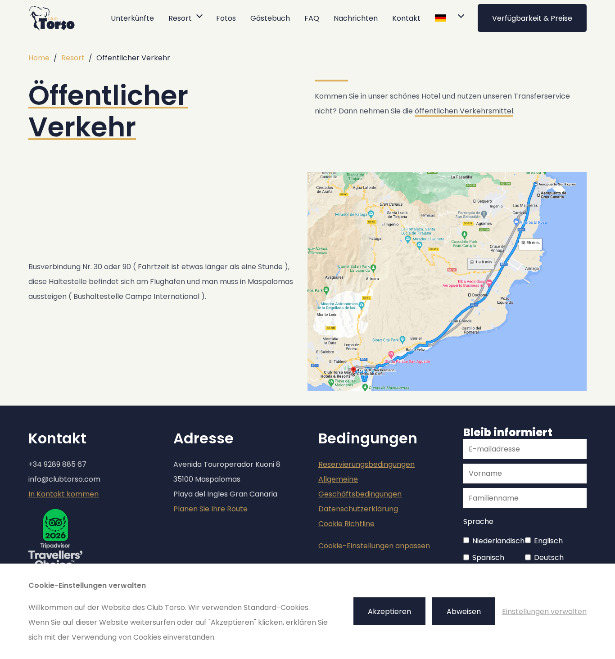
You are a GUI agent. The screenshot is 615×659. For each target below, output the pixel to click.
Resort (73, 58)
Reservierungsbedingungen (366, 464)
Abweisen (464, 611)
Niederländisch (498, 541)
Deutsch (549, 557)
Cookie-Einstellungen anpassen (374, 546)
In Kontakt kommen (63, 494)
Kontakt (406, 18)
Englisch (548, 541)
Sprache (478, 521)
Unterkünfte (132, 18)
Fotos (226, 18)
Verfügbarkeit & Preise (532, 18)
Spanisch (488, 557)
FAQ (311, 18)
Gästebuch (270, 18)
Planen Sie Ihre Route (210, 509)
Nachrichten (356, 18)
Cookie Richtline (346, 524)
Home (39, 58)
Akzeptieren (389, 611)
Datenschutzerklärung (358, 509)
